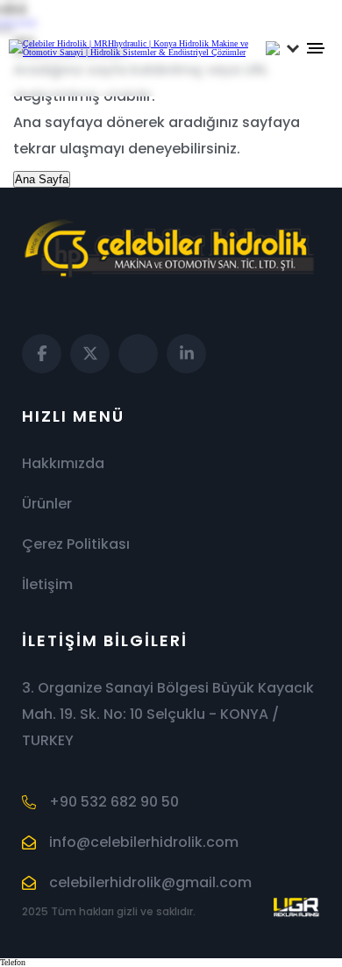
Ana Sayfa (41, 179)
